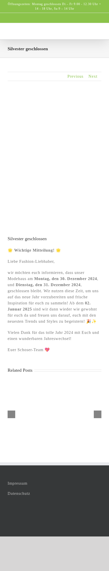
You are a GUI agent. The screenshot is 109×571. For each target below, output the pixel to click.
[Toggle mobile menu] (99, 31)
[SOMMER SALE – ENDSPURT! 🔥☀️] (54, 380)
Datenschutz (19, 493)
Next (92, 76)
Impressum (17, 483)
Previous (75, 76)
